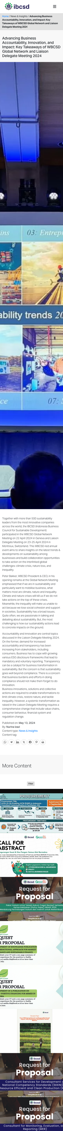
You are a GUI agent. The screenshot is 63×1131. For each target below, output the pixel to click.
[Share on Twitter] (24, 742)
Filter (30, 783)
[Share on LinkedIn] (17, 742)
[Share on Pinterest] (36, 742)
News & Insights (28, 730)
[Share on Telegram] (11, 742)
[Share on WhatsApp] (5, 742)
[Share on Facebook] (30, 742)
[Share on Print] (43, 742)
